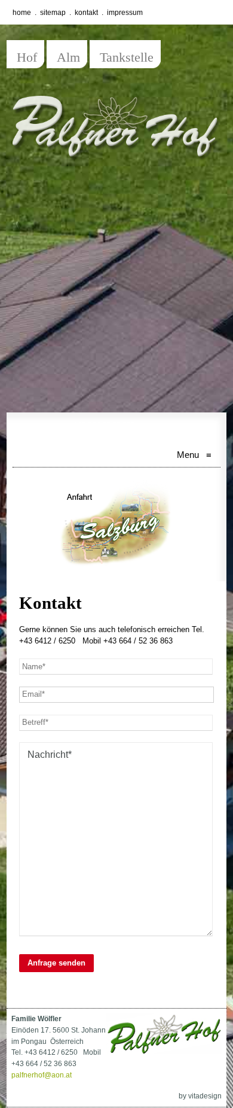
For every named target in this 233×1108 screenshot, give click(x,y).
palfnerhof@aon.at (41, 1075)
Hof (27, 57)
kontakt (86, 12)
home (22, 12)
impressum (125, 12)
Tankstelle (127, 57)
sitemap (53, 12)
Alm (68, 57)
